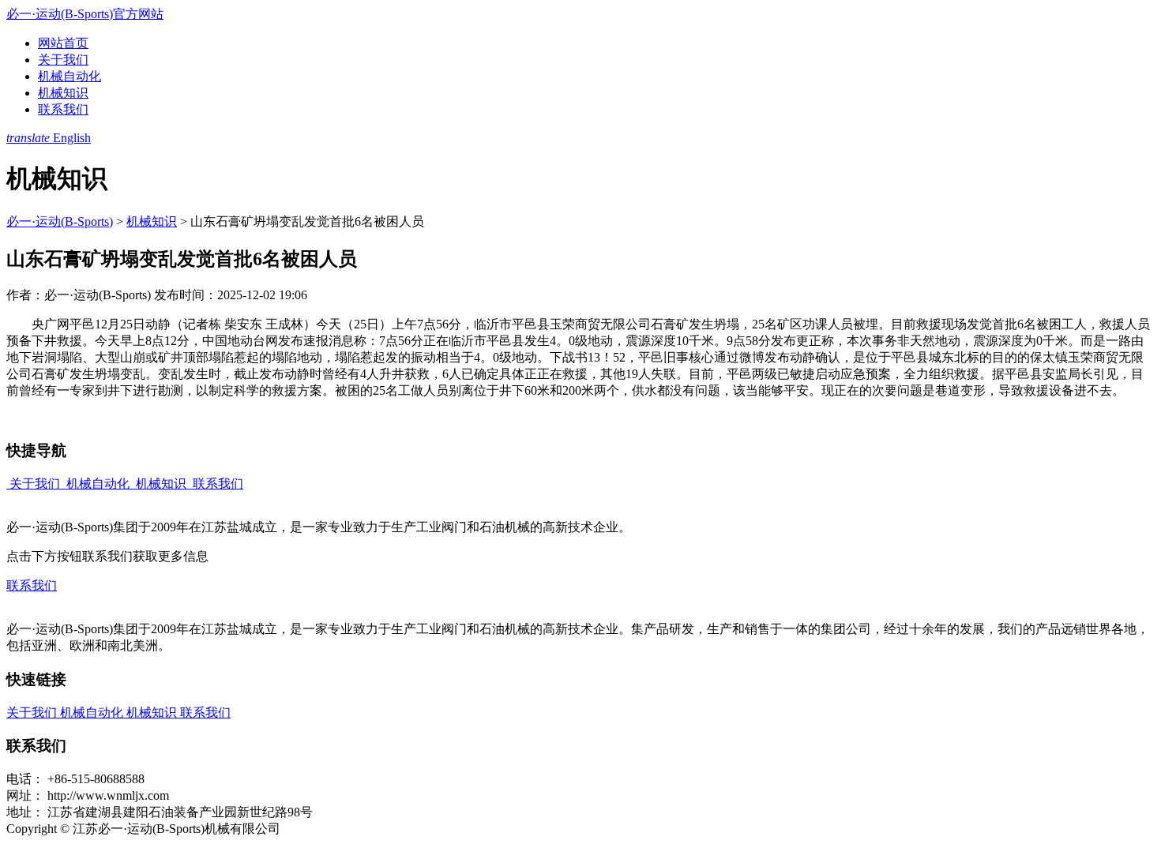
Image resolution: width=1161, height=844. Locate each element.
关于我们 (63, 59)
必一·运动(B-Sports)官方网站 (84, 14)
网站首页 (63, 43)
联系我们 (63, 109)
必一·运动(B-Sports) (59, 221)
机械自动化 (69, 76)
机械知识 (63, 92)
